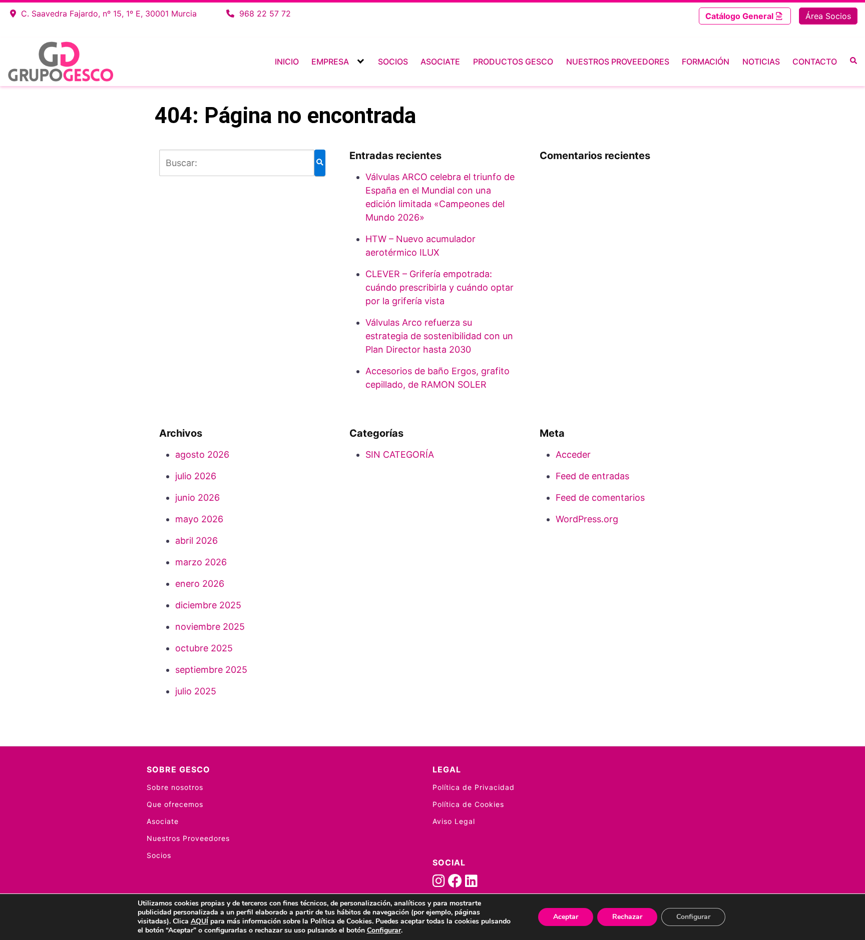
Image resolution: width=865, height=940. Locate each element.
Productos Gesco (513, 62)
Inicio (287, 62)
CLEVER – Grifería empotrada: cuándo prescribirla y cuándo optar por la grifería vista (439, 287)
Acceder (573, 454)
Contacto (814, 62)
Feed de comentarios (600, 497)
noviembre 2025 (210, 626)
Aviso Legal (453, 821)
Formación (705, 62)
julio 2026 (195, 476)
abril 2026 (196, 540)
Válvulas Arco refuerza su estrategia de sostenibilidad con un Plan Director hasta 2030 (439, 336)
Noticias (761, 62)
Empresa (330, 62)
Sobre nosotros (175, 787)
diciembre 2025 (208, 605)
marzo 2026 (201, 562)
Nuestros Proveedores (617, 62)
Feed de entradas (592, 476)
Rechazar (627, 916)
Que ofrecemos (175, 804)
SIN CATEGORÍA (399, 454)
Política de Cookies (468, 804)
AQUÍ (199, 921)
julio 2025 (195, 691)
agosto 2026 (202, 454)
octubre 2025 (204, 648)
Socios (393, 62)
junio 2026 (197, 497)
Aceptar (565, 916)
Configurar (384, 930)
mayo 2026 (199, 519)
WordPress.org (587, 519)
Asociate (440, 62)
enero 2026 (199, 583)
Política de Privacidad (473, 787)
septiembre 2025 (211, 669)
